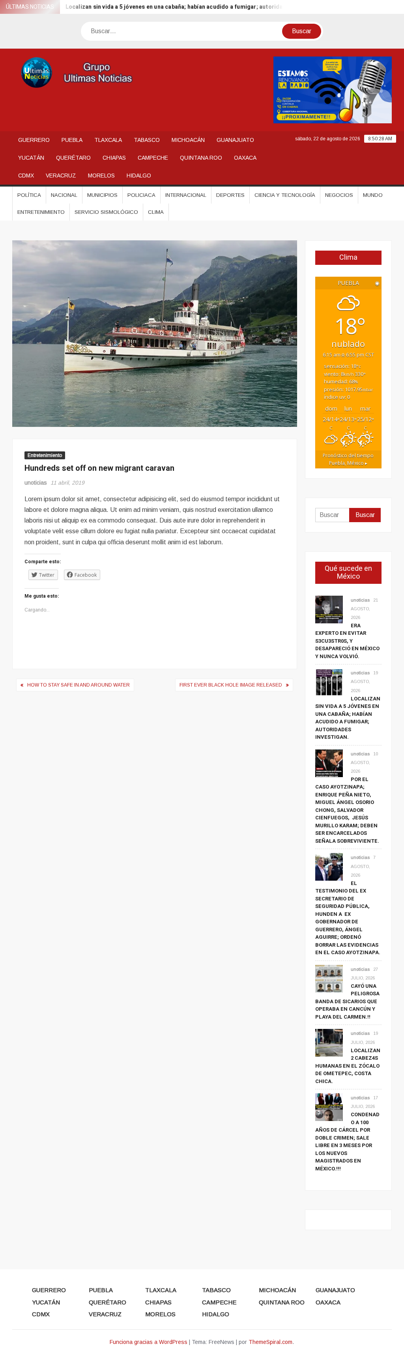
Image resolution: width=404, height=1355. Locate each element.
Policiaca (141, 195)
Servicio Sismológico (106, 212)
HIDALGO (139, 175)
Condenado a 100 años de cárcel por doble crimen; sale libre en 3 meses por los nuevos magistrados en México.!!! (347, 1141)
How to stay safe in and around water (78, 685)
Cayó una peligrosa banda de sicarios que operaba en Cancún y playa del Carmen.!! (347, 1001)
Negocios (339, 195)
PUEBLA (72, 140)
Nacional (64, 195)
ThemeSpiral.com (270, 1342)
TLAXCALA (108, 140)
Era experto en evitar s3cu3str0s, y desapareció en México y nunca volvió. (347, 641)
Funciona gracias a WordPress (148, 1342)
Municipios (102, 195)
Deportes (230, 195)
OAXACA (245, 158)
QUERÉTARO (73, 158)
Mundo (373, 195)
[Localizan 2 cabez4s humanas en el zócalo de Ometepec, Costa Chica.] (329, 1042)
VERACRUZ (61, 175)
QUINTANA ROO (201, 158)
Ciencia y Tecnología (284, 195)
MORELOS (101, 175)
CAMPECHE (153, 158)
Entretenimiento (41, 212)
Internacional (185, 195)
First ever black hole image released (231, 685)
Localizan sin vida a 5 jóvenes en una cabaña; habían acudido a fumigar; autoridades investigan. (178, 7)
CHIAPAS (114, 158)
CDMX (26, 175)
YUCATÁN (31, 158)
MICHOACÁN (188, 140)
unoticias (35, 482)
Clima (156, 212)
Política (29, 195)
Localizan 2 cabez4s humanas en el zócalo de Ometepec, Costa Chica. (347, 1066)
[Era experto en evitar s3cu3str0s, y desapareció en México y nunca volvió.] (329, 609)
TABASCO (147, 140)
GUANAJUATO (235, 140)
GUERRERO (34, 140)
